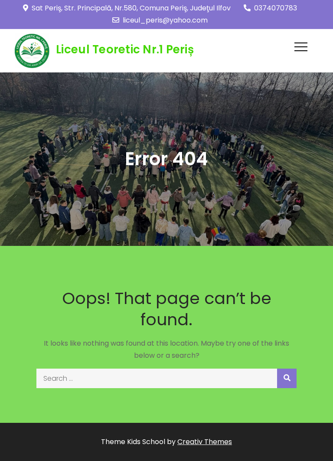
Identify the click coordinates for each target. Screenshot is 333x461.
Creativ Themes (204, 442)
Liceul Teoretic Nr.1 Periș (125, 49)
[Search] (287, 378)
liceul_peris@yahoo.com (165, 20)
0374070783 (275, 8)
